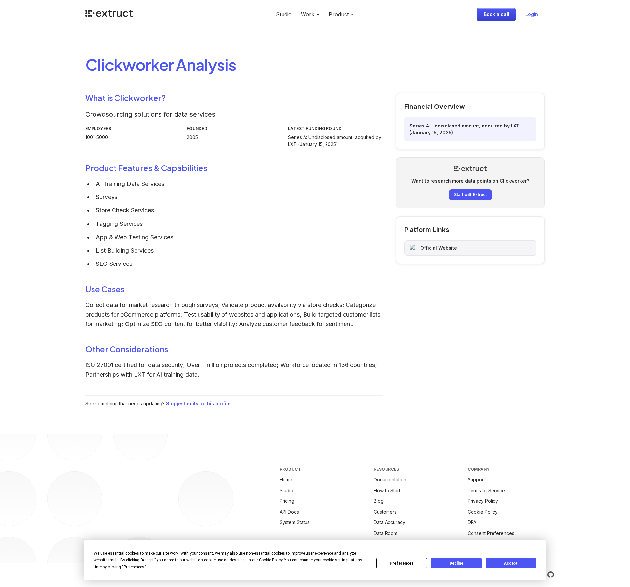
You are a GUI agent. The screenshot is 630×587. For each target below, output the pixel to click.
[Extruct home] (109, 14)
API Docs (289, 512)
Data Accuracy (389, 522)
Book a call (496, 14)
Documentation (390, 479)
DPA (472, 522)
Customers (385, 512)
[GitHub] (550, 574)
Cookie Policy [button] (270, 560)
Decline (456, 563)
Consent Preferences (491, 533)
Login (531, 14)
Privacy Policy (483, 501)
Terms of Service (486, 490)
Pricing (287, 501)
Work (307, 14)
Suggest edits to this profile (198, 403)
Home (286, 479)
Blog (379, 501)
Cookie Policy (483, 512)
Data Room (385, 533)
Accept (511, 563)
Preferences (402, 563)
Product (339, 14)
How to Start (387, 490)
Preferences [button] (134, 567)
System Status (295, 522)
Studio (284, 14)
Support (476, 479)
